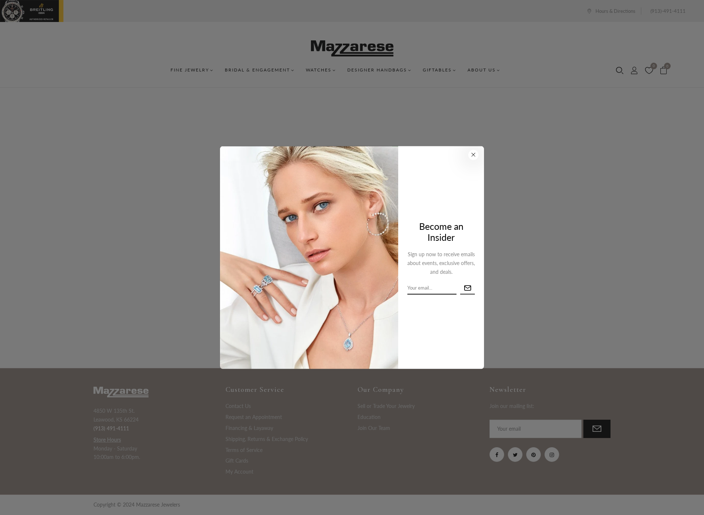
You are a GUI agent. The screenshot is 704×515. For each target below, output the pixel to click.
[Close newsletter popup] (473, 155)
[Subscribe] (467, 288)
